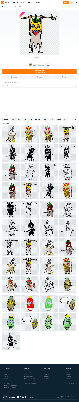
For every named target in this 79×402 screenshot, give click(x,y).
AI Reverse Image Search (9, 385)
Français (67, 381)
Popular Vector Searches (30, 378)
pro (65, 119)
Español (67, 374)
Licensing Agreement (29, 372)
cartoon (37, 119)
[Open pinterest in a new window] (25, 397)
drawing (45, 119)
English (66, 372)
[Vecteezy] (2, 2)
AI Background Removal (9, 387)
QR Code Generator (8, 390)
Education (6, 381)
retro (52, 119)
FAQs (45, 372)
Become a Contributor (49, 381)
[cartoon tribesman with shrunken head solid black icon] (11, 341)
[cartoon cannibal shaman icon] (67, 209)
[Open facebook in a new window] (18, 397)
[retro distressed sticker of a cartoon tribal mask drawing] (67, 284)
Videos (22, 2)
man (25, 119)
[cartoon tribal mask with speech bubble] (67, 303)
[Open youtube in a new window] (32, 397)
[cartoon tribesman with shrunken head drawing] (11, 284)
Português (67, 376)
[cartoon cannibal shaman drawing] (11, 134)
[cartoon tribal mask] (11, 303)
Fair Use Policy (70, 397)
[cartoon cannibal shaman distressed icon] (11, 153)
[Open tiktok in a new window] (28, 397)
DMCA (25, 374)
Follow (47, 65)
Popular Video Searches (30, 383)
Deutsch (67, 378)
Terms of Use (56, 397)
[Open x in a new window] (30, 397)
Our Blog (46, 378)
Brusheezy (6, 372)
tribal (12, 119)
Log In (70, 2)
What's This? (17, 82)
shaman (6, 119)
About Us (46, 376)
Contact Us (46, 374)
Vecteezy (5, 374)
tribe (19, 119)
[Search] (70, 7)
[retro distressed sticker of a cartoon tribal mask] (49, 322)
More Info (6, 86)
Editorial (30, 2)
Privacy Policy (63, 397)
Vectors (7, 2)
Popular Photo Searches (30, 381)
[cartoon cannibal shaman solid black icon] (30, 153)
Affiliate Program (28, 376)
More (37, 2)
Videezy (5, 376)
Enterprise (6, 378)
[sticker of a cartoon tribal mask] (11, 322)
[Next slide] (72, 119)
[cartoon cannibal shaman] (67, 134)
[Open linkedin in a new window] (23, 397)
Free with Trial (39, 71)
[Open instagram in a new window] (20, 397)
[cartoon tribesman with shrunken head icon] (49, 284)
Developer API (7, 383)
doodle (59, 119)
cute (30, 119)
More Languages (69, 383)
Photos (15, 2)
